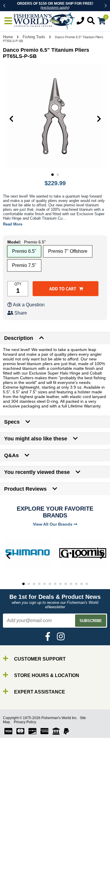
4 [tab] (39, 584)
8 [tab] (60, 584)
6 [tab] (50, 584)
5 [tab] (44, 584)
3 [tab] (34, 584)
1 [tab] (52, 174)
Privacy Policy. (25, 722)
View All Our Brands (53, 524)
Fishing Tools (34, 37)
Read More (12, 224)
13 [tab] (87, 584)
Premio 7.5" (24, 265)
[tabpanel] (55, 116)
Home (8, 37)
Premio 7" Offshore (67, 251)
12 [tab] (81, 584)
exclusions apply (55, 8)
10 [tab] (71, 584)
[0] (101, 21)
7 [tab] (55, 584)
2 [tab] (58, 174)
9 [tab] (66, 584)
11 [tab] (76, 584)
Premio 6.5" (24, 251)
